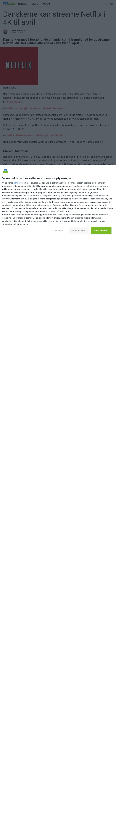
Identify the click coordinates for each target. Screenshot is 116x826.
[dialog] (58, 495)
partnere (18, 183)
